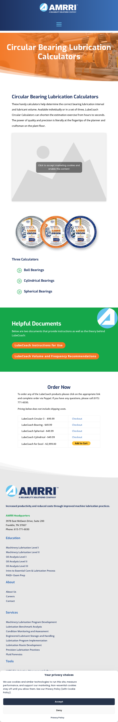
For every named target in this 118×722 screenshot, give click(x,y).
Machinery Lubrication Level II (23, 552)
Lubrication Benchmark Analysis (24, 626)
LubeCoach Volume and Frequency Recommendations (55, 356)
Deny (59, 710)
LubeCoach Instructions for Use (39, 345)
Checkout (77, 418)
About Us (11, 591)
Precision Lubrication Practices (23, 649)
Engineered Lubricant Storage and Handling (30, 635)
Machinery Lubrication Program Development (31, 622)
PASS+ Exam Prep (15, 575)
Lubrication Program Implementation (26, 640)
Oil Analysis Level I (16, 556)
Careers (10, 596)
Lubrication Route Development (24, 645)
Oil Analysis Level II (16, 561)
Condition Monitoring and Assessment (27, 631)
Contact (10, 600)
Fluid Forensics (14, 654)
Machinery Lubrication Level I (22, 547)
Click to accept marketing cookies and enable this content (59, 167)
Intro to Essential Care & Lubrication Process (30, 570)
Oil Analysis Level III (17, 566)
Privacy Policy (57, 717)
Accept (59, 701)
